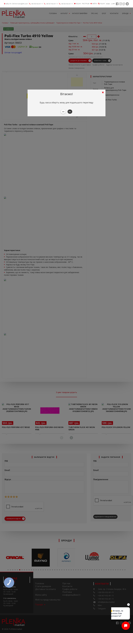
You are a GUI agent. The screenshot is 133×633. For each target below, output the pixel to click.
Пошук (102, 4)
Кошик (78, 4)
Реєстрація (85, 4)
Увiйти (94, 4)
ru (70, 112)
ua (63, 112)
